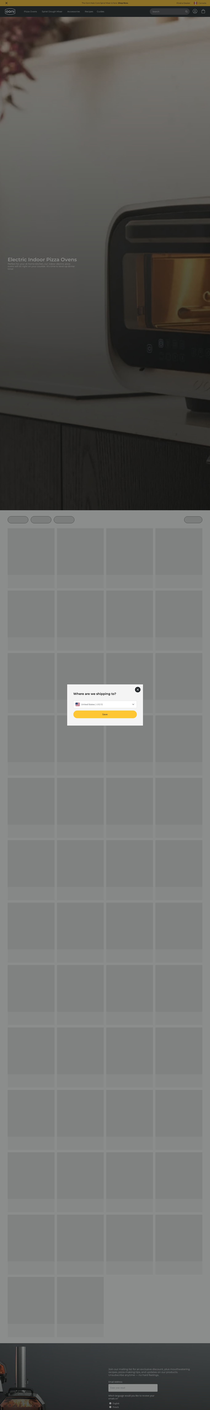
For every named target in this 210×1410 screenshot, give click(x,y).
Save (105, 714)
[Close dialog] (138, 689)
